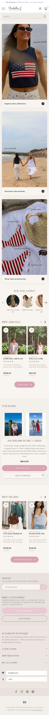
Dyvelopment (37, 710)
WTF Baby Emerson (12, 534)
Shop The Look (23, 468)
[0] (45, 8)
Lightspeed (11, 710)
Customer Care (24, 611)
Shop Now (23, 385)
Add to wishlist (23, 475)
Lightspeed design (23, 710)
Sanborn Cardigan (13, 359)
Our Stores (24, 619)
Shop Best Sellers (23, 560)
